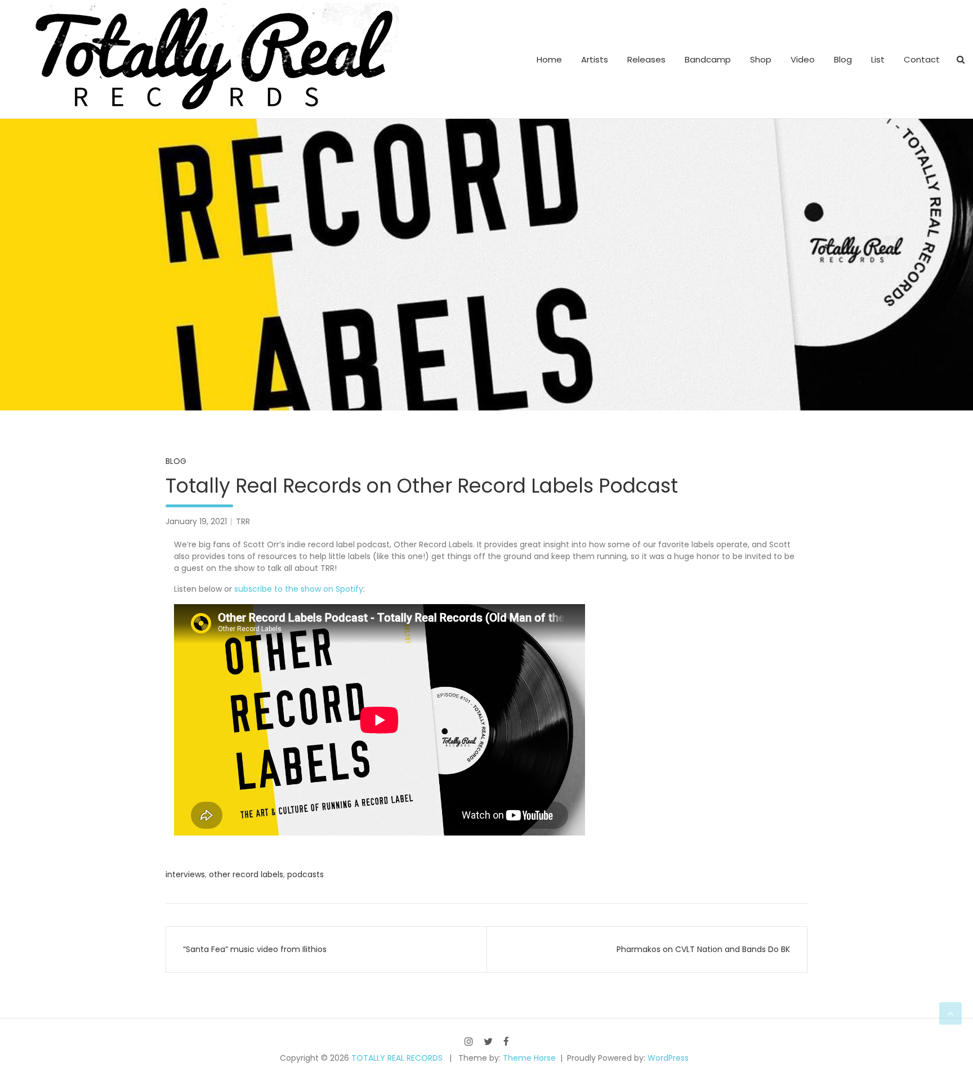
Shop (760, 59)
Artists (594, 59)
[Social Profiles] (469, 1041)
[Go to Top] (950, 1013)
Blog (843, 59)
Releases (646, 59)
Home (549, 59)
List (878, 59)
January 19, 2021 (196, 521)
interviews (185, 874)
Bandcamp (708, 59)
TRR (243, 521)
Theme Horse (529, 1058)
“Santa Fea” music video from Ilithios (255, 949)
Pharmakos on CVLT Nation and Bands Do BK (703, 949)
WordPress (668, 1058)
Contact (922, 59)
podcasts (305, 874)
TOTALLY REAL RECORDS (397, 1058)
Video (803, 59)
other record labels (246, 874)
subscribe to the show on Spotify (298, 589)
